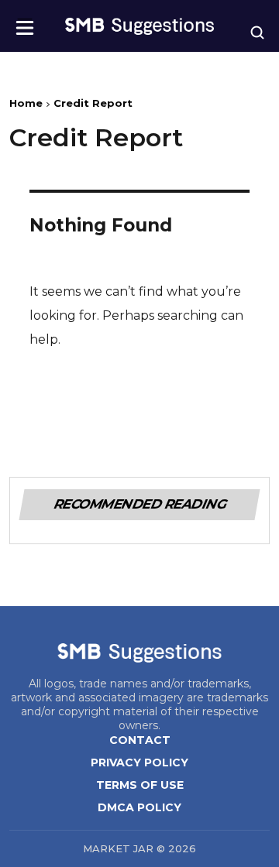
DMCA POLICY (139, 807)
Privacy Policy (139, 762)
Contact (139, 740)
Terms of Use (140, 785)
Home (26, 103)
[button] (25, 23)
